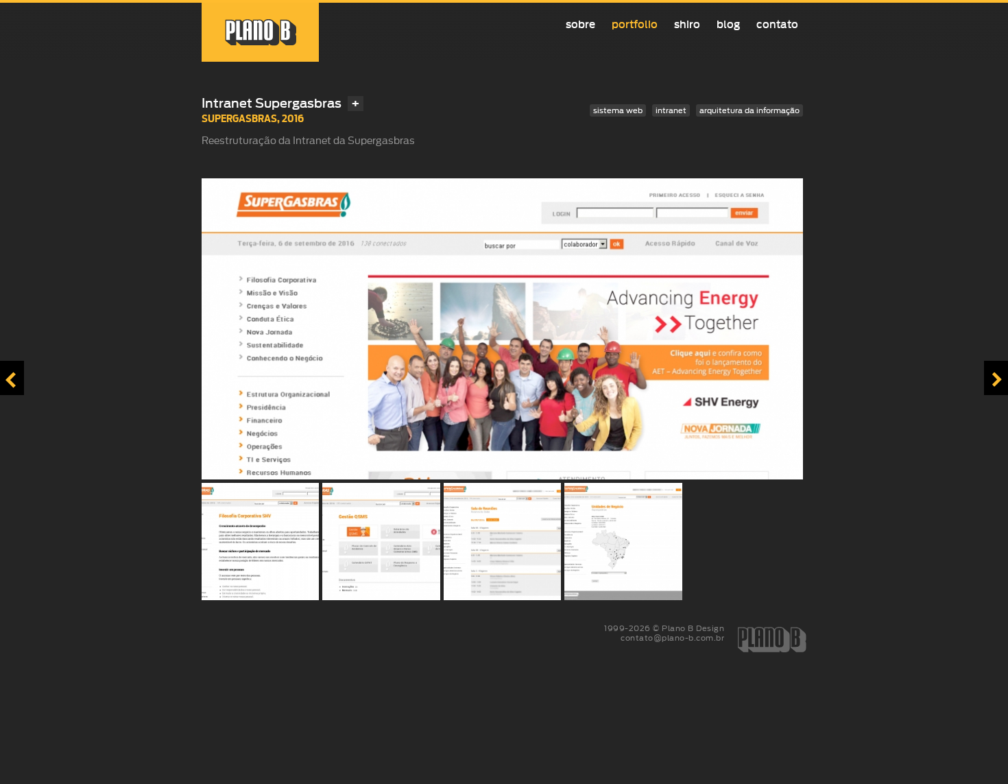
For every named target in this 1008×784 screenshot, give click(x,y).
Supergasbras (239, 118)
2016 (293, 118)
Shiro (687, 24)
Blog (728, 24)
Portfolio (635, 24)
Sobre (580, 24)
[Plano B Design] (260, 32)
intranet (671, 110)
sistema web (618, 110)
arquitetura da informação (749, 110)
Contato (777, 24)
